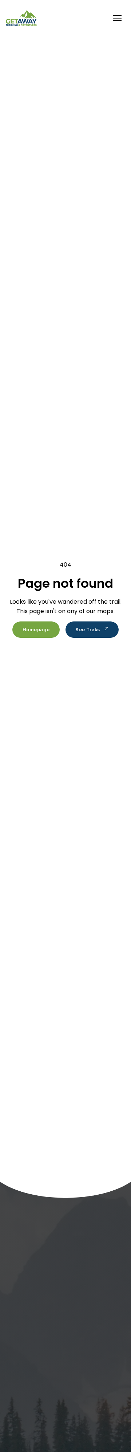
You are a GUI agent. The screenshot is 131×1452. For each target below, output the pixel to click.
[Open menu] (117, 18)
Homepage (36, 629)
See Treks (87, 629)
